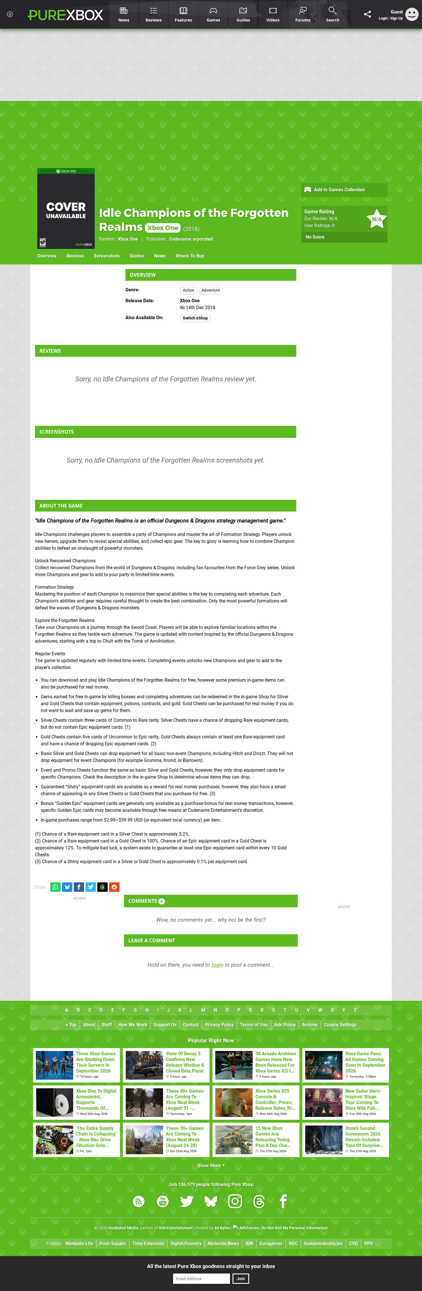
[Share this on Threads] (102, 887)
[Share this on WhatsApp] (55, 887)
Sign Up (396, 18)
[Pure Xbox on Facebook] (283, 1202)
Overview (47, 256)
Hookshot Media (123, 1228)
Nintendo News (223, 1243)
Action (188, 290)
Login (383, 18)
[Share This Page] (367, 14)
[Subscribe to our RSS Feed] (138, 1202)
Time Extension (148, 1243)
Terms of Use (254, 1024)
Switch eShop (195, 318)
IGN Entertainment (176, 1228)
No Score (315, 237)
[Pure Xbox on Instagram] (235, 1202)
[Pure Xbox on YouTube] (162, 1202)
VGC (293, 1243)
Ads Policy (285, 1024)
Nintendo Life (79, 1243)
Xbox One (128, 239)
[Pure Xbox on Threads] (259, 1202)
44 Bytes (222, 1228)
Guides (137, 256)
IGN (249, 1243)
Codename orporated (191, 239)
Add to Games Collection (339, 189)
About (89, 1024)
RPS (368, 1243)
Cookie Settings (340, 1024)
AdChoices (249, 1228)
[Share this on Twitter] (91, 887)
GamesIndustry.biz (323, 1243)
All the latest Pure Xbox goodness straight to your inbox (211, 1266)
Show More (210, 1165)
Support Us (165, 1024)
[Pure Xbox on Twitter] (187, 1202)
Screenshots (107, 256)
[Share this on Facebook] (79, 887)
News (160, 256)
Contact (191, 1024)
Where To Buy (190, 256)
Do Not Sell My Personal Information (295, 1228)
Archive (310, 1024)
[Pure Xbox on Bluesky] (211, 1202)
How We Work (132, 1024)
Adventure (211, 290)
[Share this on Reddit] (114, 887)
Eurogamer (271, 1243)
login (217, 965)
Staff (107, 1024)
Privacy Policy (219, 1024)
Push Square (113, 1243)
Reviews (75, 256)
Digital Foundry (186, 1243)
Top (72, 1024)
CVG (353, 1243)
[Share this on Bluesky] (67, 887)
